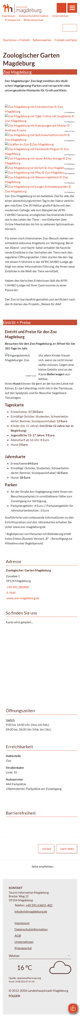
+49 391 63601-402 (39, 905)
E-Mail (11, 592)
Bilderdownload (33, 20)
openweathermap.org (29, 978)
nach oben (67, 848)
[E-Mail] (67, 866)
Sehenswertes (42, 40)
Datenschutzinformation (34, 15)
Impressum (8, 15)
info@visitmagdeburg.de (31, 911)
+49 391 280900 (17, 587)
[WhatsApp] (72, 866)
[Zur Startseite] (22, 8)
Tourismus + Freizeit (16, 40)
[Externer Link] (35, 27)
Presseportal (12, 20)
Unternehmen (60, 15)
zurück (46, 848)
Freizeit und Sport (66, 40)
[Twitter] (58, 866)
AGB (18, 935)
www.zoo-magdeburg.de (22, 598)
